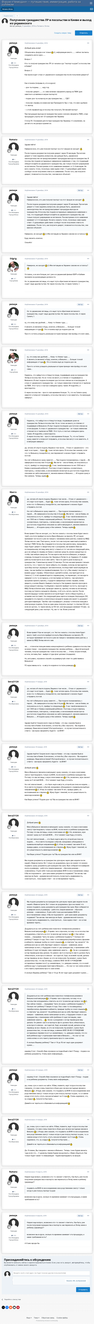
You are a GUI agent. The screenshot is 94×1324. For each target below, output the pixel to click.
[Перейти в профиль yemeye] (5, 21)
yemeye (18, 26)
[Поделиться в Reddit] (10, 1307)
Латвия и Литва (43, 26)
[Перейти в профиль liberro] (13, 500)
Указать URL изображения (76, 1281)
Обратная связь (47, 1318)
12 (14, 701)
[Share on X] (3, 1307)
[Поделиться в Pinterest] (18, 1307)
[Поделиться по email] (14, 1307)
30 (14, 512)
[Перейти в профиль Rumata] (13, 147)
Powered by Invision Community (47, 1320)
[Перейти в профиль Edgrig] (13, 266)
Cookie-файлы (62, 1318)
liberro (13, 492)
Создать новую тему (62, 33)
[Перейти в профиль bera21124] (13, 690)
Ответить (84, 33)
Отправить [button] (83, 1290)
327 (14, 278)
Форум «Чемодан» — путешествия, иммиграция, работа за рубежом (41, 3)
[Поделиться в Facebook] (7, 1307)
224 (14, 63)
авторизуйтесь (78, 1263)
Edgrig (13, 258)
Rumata (13, 139)
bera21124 (13, 681)
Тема (36, 1318)
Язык (28, 1318)
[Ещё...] (88, 43)
